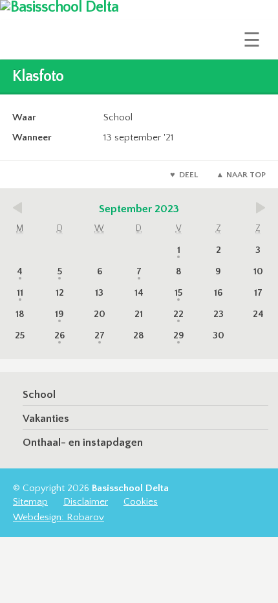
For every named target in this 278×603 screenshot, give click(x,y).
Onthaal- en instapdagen (83, 442)
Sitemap (30, 501)
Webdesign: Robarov (58, 517)
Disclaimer (85, 501)
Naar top (246, 174)
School (39, 394)
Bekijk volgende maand (255, 207)
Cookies (140, 501)
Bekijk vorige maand (22, 207)
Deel (188, 174)
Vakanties (46, 418)
